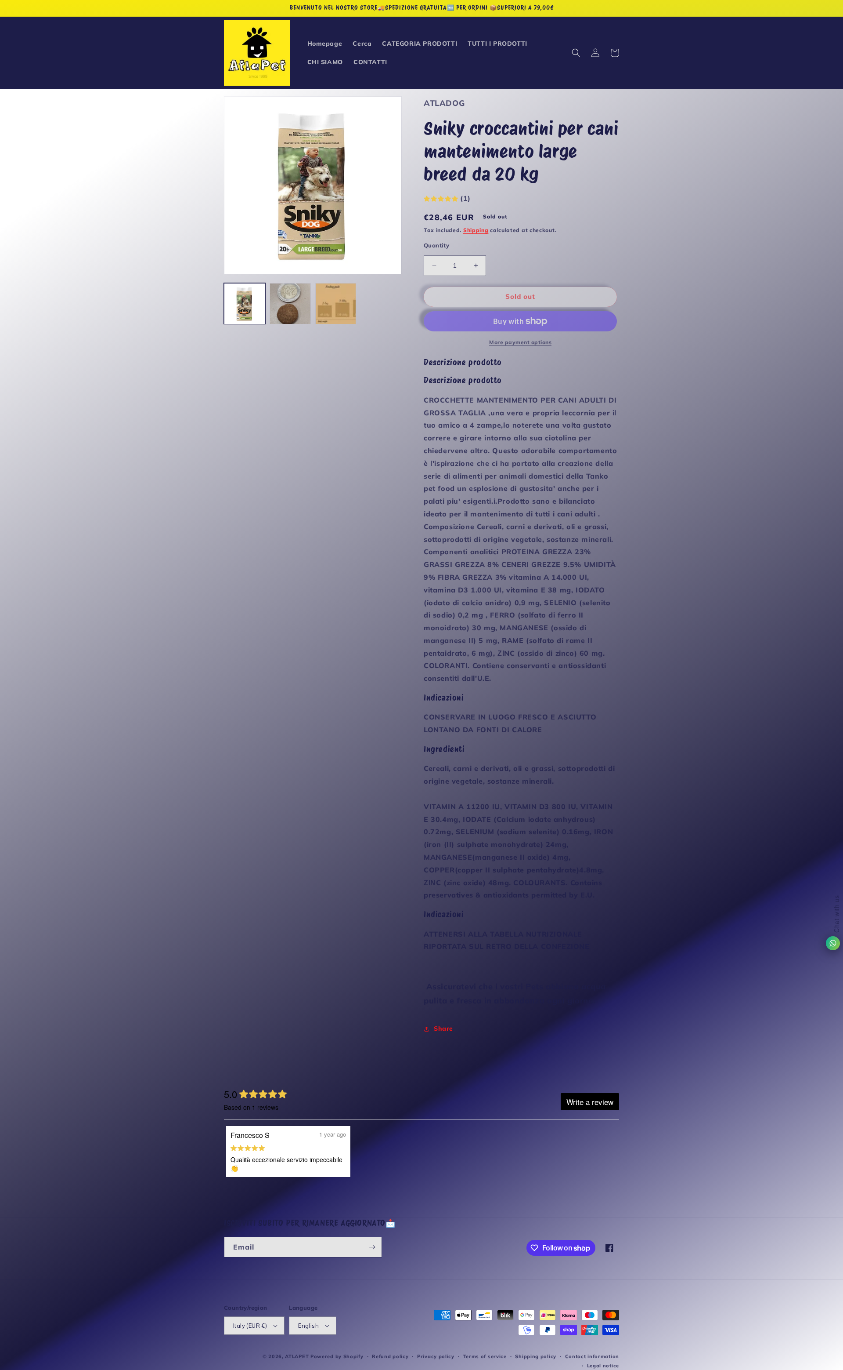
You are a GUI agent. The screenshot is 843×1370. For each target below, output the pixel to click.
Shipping (476, 230)
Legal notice (603, 1366)
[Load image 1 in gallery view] (244, 303)
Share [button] (443, 1028)
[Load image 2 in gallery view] (290, 303)
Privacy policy (435, 1356)
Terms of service (485, 1356)
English (308, 1325)
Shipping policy (535, 1356)
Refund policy (390, 1356)
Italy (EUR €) (250, 1325)
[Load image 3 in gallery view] (336, 303)
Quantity (436, 245)
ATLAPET (297, 1356)
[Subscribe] (372, 1247)
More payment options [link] (520, 342)
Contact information (592, 1356)
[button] (576, 52)
